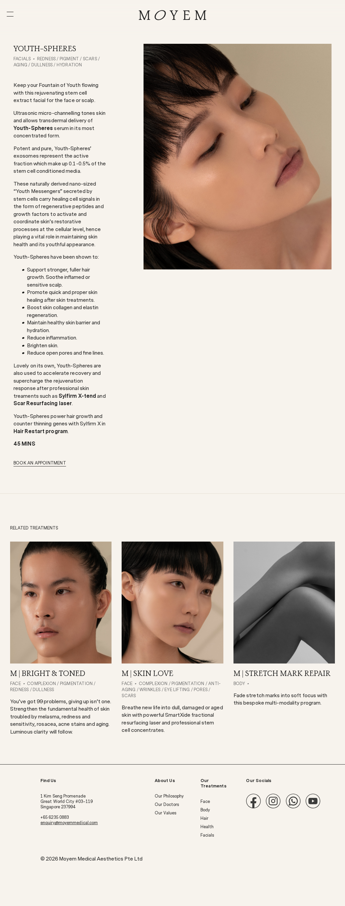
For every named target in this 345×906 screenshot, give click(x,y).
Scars (90, 59)
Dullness (42, 65)
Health (207, 827)
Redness (46, 59)
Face (205, 801)
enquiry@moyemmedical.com (69, 823)
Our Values (165, 813)
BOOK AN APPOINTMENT (39, 463)
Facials (22, 59)
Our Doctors (167, 804)
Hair (204, 818)
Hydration (69, 65)
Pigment (69, 59)
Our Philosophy (169, 796)
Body (205, 810)
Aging (20, 65)
